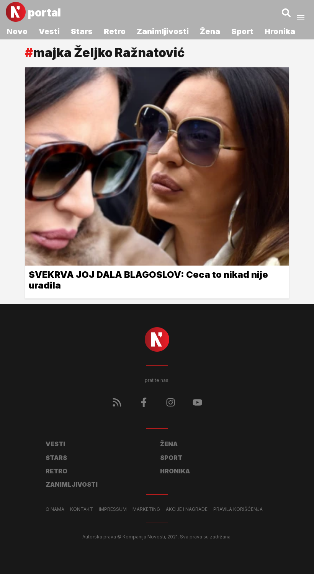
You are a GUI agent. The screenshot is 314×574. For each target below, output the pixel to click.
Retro (115, 31)
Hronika (280, 31)
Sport (242, 31)
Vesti (49, 31)
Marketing (146, 509)
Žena (210, 31)
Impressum (113, 509)
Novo (17, 31)
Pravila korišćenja (238, 509)
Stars (82, 31)
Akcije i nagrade (187, 509)
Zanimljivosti (163, 31)
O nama (55, 509)
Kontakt (81, 509)
